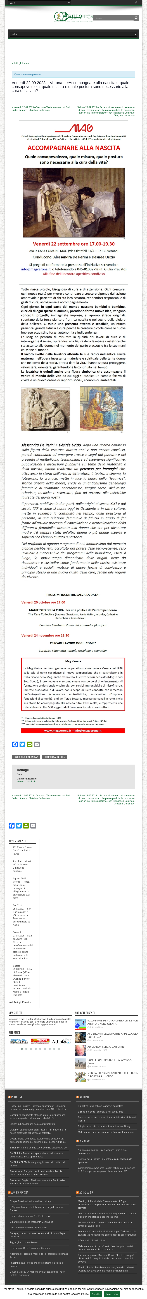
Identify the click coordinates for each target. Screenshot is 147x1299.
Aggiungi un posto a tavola (23, 1242)
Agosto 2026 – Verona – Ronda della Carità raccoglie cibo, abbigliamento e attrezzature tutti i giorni (22, 888)
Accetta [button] (96, 1294)
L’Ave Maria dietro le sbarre (92, 1240)
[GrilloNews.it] (73, 20)
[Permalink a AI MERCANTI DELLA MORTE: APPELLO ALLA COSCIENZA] (80, 1042)
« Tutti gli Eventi (20, 63)
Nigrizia (84, 1097)
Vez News (84, 1141)
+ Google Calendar (26, 757)
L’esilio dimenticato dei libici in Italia (28, 1227)
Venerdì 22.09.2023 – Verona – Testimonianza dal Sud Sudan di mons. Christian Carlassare (41, 108)
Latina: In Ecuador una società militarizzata (32, 1124)
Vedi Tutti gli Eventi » (20, 1002)
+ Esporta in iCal (54, 757)
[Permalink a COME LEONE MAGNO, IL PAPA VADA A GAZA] (80, 1068)
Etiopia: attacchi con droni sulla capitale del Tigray (104, 1126)
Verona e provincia (26, 781)
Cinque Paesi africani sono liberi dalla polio (32, 1201)
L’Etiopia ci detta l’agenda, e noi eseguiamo (100, 1111)
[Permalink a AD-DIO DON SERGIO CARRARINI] (80, 1055)
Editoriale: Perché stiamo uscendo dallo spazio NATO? (38, 1147)
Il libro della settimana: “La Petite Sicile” (30, 1216)
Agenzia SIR (86, 1192)
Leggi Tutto (112, 1294)
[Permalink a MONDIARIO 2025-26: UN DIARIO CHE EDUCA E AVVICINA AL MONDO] (80, 1081)
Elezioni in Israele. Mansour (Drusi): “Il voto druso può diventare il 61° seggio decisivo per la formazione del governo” (106, 1258)
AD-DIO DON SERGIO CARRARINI (106, 1047)
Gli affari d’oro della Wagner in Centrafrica (31, 1221)
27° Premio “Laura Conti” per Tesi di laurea (22, 850)
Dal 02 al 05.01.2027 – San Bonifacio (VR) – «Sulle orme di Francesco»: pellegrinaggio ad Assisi (22, 915)
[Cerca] (136, 18)
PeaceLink (17, 1097)
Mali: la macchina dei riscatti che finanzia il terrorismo (106, 1132)
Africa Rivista (19, 1192)
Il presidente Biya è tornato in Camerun (30, 1248)
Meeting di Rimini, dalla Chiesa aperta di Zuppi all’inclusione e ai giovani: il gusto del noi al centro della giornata (107, 1204)
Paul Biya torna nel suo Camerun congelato (100, 1106)
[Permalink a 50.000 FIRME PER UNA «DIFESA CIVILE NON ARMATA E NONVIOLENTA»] (80, 1029)
